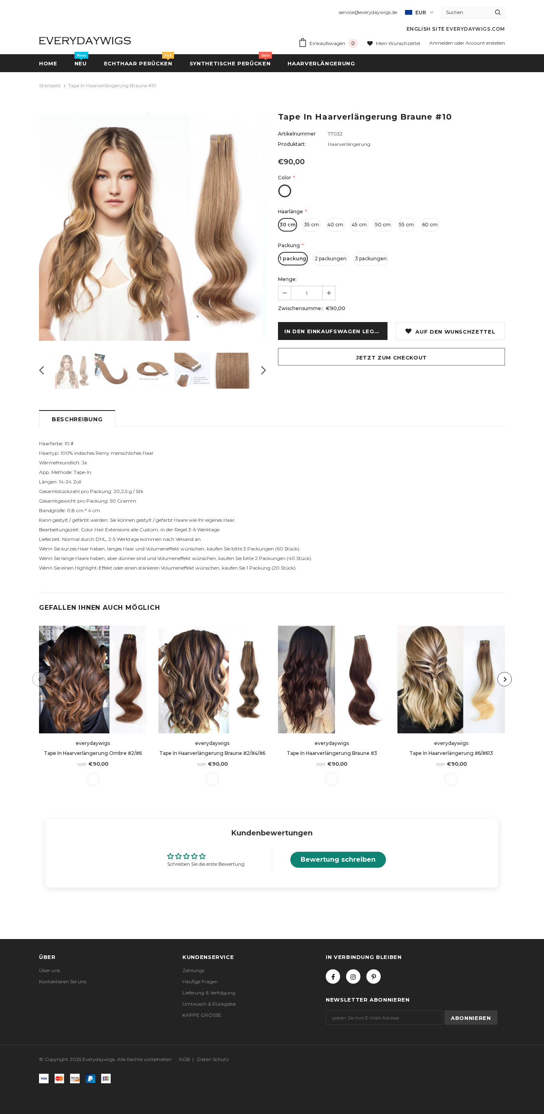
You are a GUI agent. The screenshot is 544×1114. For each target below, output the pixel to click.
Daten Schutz (213, 1059)
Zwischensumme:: (300, 308)
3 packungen (371, 258)
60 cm (430, 225)
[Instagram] (353, 976)
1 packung (293, 258)
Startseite (50, 85)
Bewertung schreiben (338, 859)
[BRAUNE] (93, 779)
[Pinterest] (373, 976)
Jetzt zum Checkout (391, 357)
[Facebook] (333, 976)
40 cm (335, 225)
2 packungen (330, 258)
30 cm (287, 225)
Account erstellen (485, 43)
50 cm (383, 225)
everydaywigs (93, 743)
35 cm (311, 225)
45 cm (359, 225)
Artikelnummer (297, 134)
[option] (152, 227)
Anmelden (441, 43)
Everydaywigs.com (475, 29)
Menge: (287, 279)
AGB (184, 1059)
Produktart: (292, 144)
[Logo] (85, 39)
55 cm (406, 225)
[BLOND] (451, 779)
